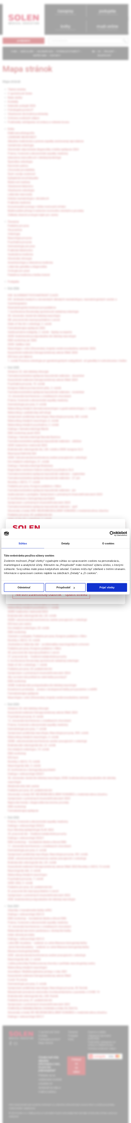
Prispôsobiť (63, 587)
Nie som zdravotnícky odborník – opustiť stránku (51, 594)
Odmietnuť (24, 587)
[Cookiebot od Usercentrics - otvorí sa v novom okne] (112, 533)
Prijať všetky (106, 587)
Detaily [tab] (65, 543)
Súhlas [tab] (23, 543)
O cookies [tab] (108, 543)
